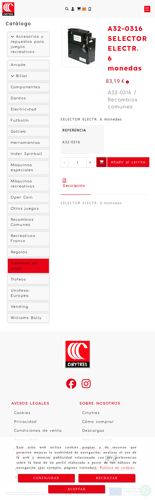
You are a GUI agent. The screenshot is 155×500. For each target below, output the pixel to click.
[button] (73, 9)
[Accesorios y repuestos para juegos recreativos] (12, 36)
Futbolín (20, 120)
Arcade (18, 65)
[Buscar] (67, 9)
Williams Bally (26, 318)
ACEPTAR (76, 489)
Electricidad (24, 109)
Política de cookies (117, 467)
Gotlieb (18, 131)
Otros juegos (25, 208)
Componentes (25, 87)
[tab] (75, 183)
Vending (19, 307)
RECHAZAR (107, 478)
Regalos (19, 252)
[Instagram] (86, 386)
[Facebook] (71, 386)
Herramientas (25, 143)
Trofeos (18, 279)
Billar (21, 76)
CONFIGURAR (46, 478)
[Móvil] (89, 9)
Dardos (18, 98)
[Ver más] (12, 76)
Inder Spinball (27, 154)
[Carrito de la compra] (79, 9)
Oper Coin (22, 197)
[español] (84, 8)
